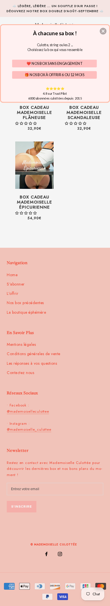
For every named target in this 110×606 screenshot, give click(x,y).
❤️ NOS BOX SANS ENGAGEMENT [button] (55, 63)
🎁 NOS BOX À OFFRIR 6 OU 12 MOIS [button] (55, 74)
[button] (103, 31)
